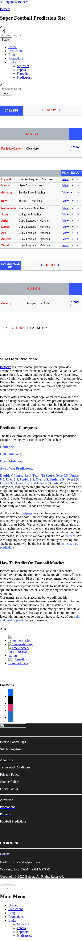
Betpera (5, 9)
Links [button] (12, 62)
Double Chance (11, 475)
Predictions (15, 51)
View (65, 179)
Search (6, 39)
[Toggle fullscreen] (10, 884)
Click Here (18, 328)
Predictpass (24, 77)
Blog (11, 54)
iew (77, 147)
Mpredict (23, 66)
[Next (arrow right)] (6, 888)
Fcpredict (23, 73)
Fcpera (21, 70)
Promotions (16, 58)
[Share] (6, 884)
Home (12, 47)
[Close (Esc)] (1, 884)
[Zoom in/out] (14, 884)
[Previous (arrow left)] (1, 888)
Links (12, 920)
